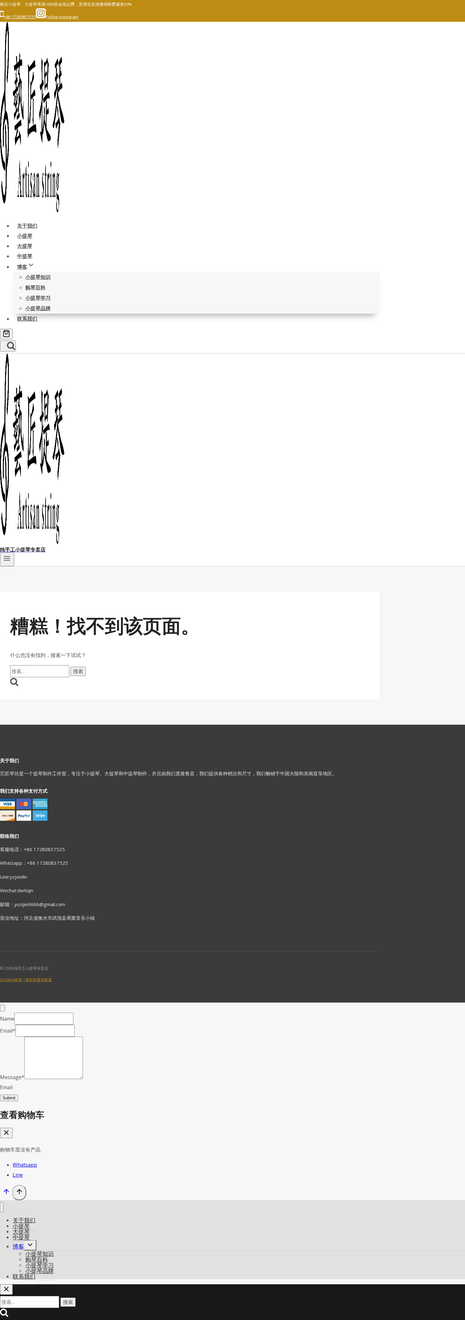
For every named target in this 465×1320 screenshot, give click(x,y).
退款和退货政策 (38, 979)
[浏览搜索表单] (8, 346)
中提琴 (24, 256)
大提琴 (24, 246)
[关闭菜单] (1, 1207)
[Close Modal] (2, 1008)
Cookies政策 (11, 979)
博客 (18, 1246)
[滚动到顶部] (6, 1193)
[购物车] (6, 334)
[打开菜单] (7, 559)
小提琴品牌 (38, 308)
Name (7, 1018)
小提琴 (24, 235)
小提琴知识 (38, 276)
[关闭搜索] (6, 1289)
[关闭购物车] (6, 1133)
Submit (9, 1098)
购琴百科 (35, 287)
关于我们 (27, 225)
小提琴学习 (38, 297)
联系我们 (27, 318)
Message (12, 1077)
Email (8, 1030)
